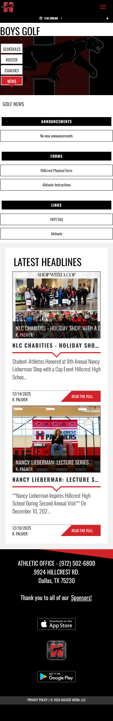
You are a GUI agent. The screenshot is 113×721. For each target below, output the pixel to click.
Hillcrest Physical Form (56, 170)
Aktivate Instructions (57, 184)
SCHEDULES (12, 49)
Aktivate (56, 233)
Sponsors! (81, 597)
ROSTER (12, 60)
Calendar (51, 18)
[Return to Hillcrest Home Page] (8, 7)
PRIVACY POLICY (37, 699)
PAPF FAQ (56, 219)
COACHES (12, 70)
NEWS (11, 81)
